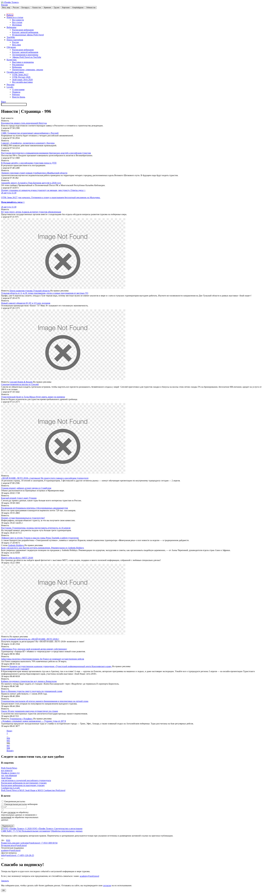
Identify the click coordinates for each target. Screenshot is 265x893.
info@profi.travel (9, 855)
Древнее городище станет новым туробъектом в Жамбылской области (34, 173)
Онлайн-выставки (15, 72)
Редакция (5, 845)
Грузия (56, 7)
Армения (47, 7)
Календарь (12, 59)
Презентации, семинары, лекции (27, 69)
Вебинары (11, 27)
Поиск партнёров (15, 40)
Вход (3, 101)
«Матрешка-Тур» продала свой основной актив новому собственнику (34, 649)
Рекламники (18, 64)
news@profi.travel (18, 845)
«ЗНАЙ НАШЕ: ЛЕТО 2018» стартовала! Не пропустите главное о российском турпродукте (44, 478)
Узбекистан (91, 7)
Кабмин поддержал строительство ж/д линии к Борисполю (29, 681)
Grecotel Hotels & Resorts (21, 382)
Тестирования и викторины (25, 54)
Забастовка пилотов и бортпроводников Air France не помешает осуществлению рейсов (42, 659)
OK (3, 890)
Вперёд (10, 751)
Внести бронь (18, 97)
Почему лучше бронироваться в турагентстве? (23, 518)
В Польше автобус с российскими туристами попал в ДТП (28, 163)
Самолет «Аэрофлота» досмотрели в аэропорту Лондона (28, 143)
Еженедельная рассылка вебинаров (21, 804)
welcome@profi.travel (30, 843)
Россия (4, 5)
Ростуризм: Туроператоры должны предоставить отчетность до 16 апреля (35, 528)
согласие (11, 812)
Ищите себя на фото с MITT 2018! (17, 558)
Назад (9, 731)
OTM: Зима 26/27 (20, 74)
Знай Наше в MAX (34, 790)
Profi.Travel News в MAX (13, 790)
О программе (18, 89)
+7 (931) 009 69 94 (48, 843)
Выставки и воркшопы (23, 62)
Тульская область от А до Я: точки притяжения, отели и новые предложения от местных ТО (44, 293)
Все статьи (17, 22)
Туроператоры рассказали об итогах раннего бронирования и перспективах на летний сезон (44, 701)
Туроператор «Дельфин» (21, 718)
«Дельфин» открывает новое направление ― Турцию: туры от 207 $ (33, 721)
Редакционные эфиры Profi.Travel (28, 35)
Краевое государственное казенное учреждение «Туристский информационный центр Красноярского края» (61, 666)
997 (8, 746)
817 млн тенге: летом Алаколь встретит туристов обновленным (31, 212)
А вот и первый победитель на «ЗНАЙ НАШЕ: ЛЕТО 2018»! (30, 639)
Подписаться (7, 826)
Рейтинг (16, 94)
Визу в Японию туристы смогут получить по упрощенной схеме (31, 691)
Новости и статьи (15, 17)
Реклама (10, 84)
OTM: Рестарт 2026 (21, 77)
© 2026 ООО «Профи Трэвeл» (39, 828)
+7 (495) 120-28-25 (25, 855)
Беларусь (26, 7)
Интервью (17, 25)
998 (8, 748)
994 (8, 738)
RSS (8, 840)
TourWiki (11, 37)
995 (8, 741)
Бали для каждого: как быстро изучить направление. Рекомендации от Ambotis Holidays (42, 548)
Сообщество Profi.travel (54, 790)
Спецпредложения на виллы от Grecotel (20, 384)
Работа (10, 15)
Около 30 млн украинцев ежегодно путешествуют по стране (29, 711)
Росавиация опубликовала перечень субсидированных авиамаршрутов (34, 508)
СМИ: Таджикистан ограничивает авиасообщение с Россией (30, 133)
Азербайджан (78, 7)
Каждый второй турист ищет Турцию (19, 498)
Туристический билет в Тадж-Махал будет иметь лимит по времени (33, 397)
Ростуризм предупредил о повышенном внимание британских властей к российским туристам (46, 153)
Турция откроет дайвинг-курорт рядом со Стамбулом (26, 488)
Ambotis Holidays (16, 545)
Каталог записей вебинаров (25, 32)
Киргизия (66, 7)
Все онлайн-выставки (22, 82)
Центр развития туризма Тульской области (30, 290)
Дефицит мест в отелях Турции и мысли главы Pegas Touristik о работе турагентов (40, 538)
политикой (6, 817)
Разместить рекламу (10, 843)
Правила (16, 92)
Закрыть (5, 881)
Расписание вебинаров (23, 30)
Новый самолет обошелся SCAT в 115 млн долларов (25, 303)
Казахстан (36, 7)
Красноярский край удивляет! (15, 669)
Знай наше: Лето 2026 (22, 79)
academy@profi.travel (10, 850)
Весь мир (6, 7)
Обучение (11, 47)
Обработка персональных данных (67, 831)
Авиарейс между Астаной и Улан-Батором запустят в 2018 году (31, 183)
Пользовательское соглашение (36, 831)
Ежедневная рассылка (14, 801)
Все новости (18, 20)
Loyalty (10, 87)
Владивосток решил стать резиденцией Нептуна (24, 123)
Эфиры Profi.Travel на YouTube (26, 57)
